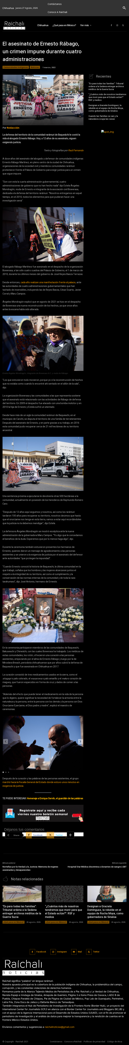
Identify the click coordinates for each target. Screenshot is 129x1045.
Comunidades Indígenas (16, 67)
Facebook (41, 951)
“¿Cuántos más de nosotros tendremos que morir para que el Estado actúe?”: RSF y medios (107, 97)
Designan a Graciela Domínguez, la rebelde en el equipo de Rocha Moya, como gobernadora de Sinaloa (106, 108)
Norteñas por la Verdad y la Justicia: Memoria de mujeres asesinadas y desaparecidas (30, 868)
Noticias (35, 67)
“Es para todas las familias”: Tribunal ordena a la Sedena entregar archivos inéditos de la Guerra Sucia (106, 86)
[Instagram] (117, 25)
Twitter (96, 951)
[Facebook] (111, 25)
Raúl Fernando (75, 150)
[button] (124, 8)
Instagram (62, 951)
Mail (80, 951)
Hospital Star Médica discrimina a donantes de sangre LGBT (97, 866)
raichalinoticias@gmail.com (59, 1026)
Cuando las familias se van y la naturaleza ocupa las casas (103, 118)
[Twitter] (123, 25)
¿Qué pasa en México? (13, 922)
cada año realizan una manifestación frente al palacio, (48, 282)
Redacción (13, 127)
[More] (70, 835)
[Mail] (74, 952)
